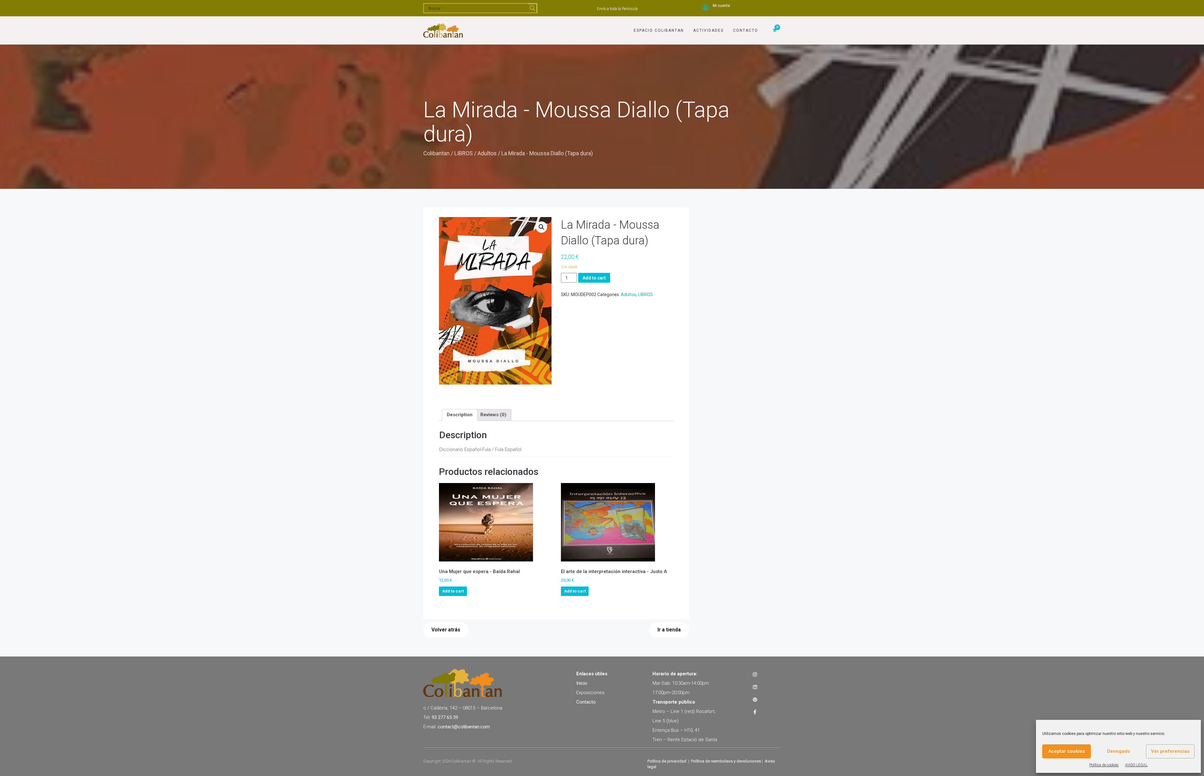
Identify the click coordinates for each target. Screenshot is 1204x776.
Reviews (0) (493, 414)
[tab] (460, 415)
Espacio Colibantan (659, 30)
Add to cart (594, 277)
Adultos (487, 153)
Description (460, 414)
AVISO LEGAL (1136, 765)
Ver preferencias (1170, 751)
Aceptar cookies (1066, 751)
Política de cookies (1104, 765)
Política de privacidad (666, 761)
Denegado (1118, 751)
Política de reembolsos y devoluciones (726, 761)
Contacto (745, 30)
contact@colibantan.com (464, 727)
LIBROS (463, 153)
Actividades (708, 30)
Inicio (581, 683)
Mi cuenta (721, 5)
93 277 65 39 (445, 717)
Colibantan (436, 153)
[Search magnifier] (532, 8)
